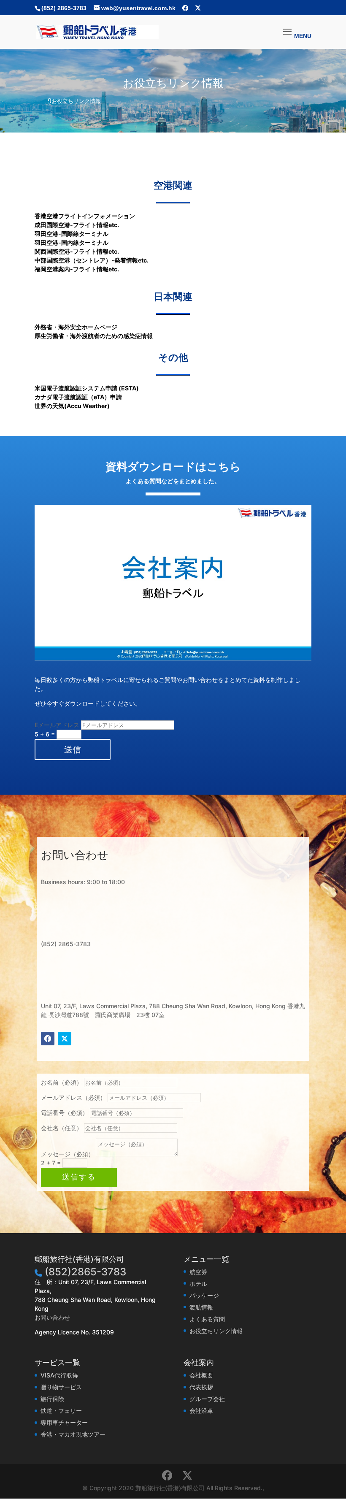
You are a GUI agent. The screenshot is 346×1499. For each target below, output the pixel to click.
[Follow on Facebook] (47, 1038)
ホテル (198, 1283)
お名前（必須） (61, 1082)
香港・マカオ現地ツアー (73, 1434)
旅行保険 (52, 1398)
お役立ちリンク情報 (216, 1330)
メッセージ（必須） (67, 1154)
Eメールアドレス (57, 724)
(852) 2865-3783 (63, 8)
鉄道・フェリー (61, 1410)
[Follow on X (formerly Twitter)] (64, 1038)
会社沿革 (201, 1410)
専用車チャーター (64, 1422)
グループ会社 (207, 1398)
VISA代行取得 (59, 1375)
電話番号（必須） (64, 1112)
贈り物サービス (61, 1387)
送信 (72, 749)
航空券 (198, 1271)
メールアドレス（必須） (73, 1097)
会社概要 (201, 1375)
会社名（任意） (61, 1127)
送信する (79, 1177)
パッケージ (204, 1295)
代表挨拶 (201, 1387)
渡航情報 (201, 1307)
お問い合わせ (52, 1317)
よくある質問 (207, 1319)
